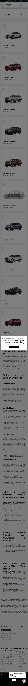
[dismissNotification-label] (25, 672)
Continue (14, 347)
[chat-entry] (24, 681)
